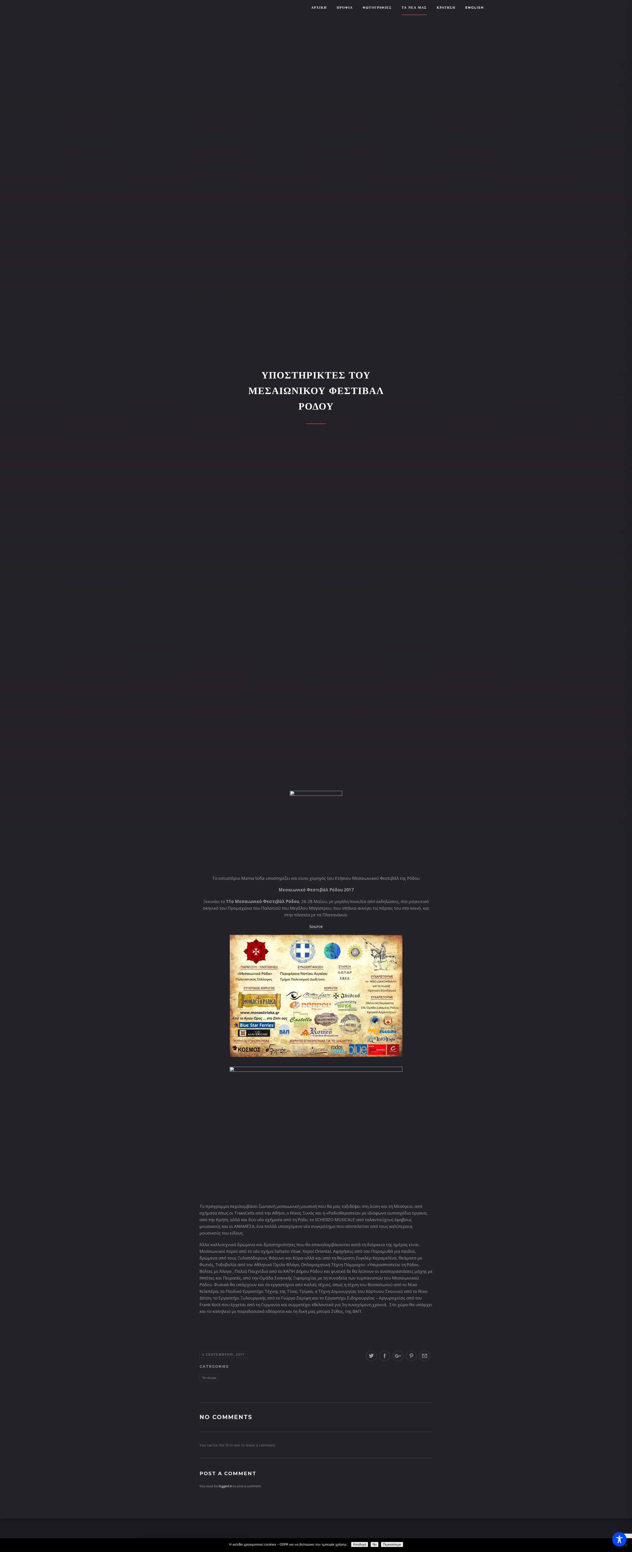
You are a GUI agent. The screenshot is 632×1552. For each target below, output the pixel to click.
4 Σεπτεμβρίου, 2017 (223, 1354)
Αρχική (319, 7)
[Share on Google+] (398, 1355)
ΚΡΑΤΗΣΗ (446, 7)
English (474, 7)
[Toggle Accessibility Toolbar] (619, 1539)
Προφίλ (345, 7)
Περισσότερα (392, 1544)
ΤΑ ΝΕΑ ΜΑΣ (414, 7)
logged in (225, 1486)
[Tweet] (371, 1355)
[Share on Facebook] (384, 1355)
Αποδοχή (359, 1544)
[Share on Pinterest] (411, 1355)
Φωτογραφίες (377, 7)
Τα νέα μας (209, 1378)
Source (316, 926)
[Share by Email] (424, 1355)
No (374, 1544)
